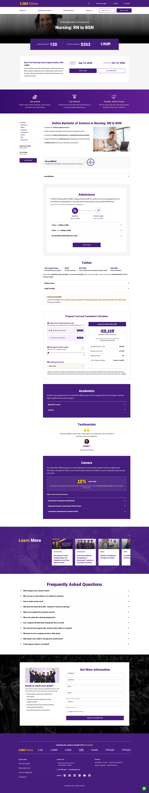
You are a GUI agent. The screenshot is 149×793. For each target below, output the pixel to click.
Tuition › (22, 127)
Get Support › (23, 777)
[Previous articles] (127, 535)
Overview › (23, 122)
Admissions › (24, 125)
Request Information (95, 718)
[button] (144, 788)
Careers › (23, 135)
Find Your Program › (25, 763)
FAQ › (22, 137)
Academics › (23, 130)
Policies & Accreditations (115, 762)
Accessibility (98, 762)
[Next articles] (129, 535)
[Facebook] (89, 775)
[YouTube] (84, 775)
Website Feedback (112, 765)
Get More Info (111, 71)
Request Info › (24, 140)
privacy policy (79, 711)
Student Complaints (100, 765)
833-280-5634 (62, 769)
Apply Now (83, 71)
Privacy (105, 762)
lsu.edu (116, 3)
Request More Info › (25, 768)
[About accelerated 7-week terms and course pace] (83, 325)
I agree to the (76, 711)
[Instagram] (64, 775)
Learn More (57, 302)
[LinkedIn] (74, 775)
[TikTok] (69, 775)
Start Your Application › (26, 772)
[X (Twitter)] (79, 775)
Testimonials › (24, 132)
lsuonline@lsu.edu (75, 769)
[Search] (88, 3)
